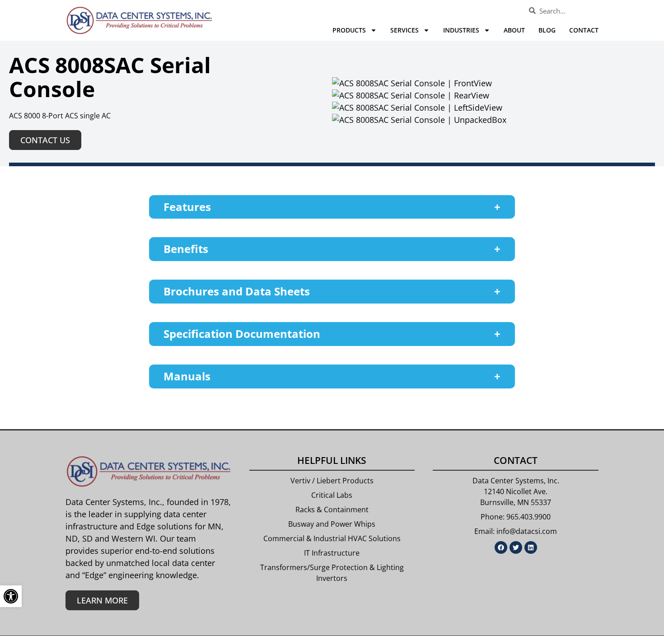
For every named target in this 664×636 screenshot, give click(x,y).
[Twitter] (516, 547)
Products (349, 30)
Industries (461, 30)
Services (404, 30)
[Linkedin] (530, 547)
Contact (584, 30)
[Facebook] (501, 547)
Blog (547, 30)
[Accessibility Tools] (11, 596)
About (514, 30)
